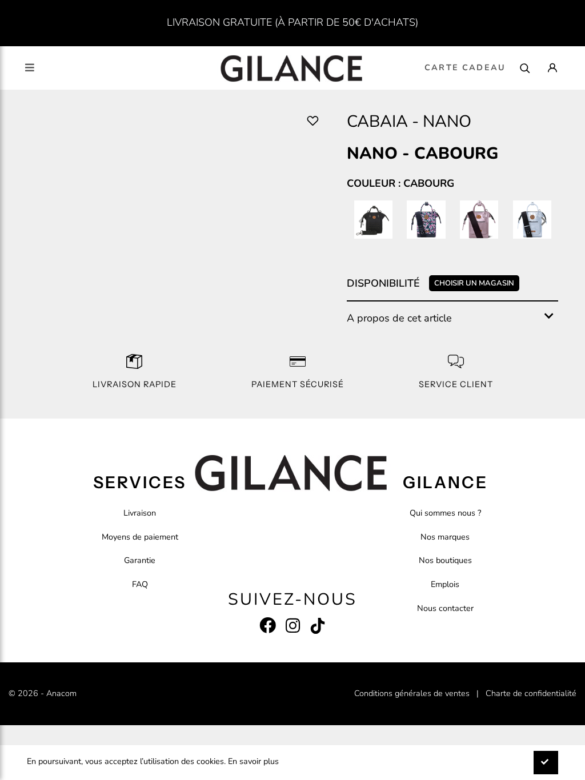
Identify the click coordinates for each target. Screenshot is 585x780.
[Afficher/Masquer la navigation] (30, 67)
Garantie (139, 560)
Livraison (139, 512)
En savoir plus (253, 761)
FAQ (140, 584)
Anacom (61, 693)
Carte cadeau (465, 67)
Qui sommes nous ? (445, 512)
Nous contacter (445, 608)
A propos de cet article (399, 318)
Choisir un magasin (474, 283)
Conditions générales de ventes (412, 693)
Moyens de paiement (140, 536)
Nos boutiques (445, 560)
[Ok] (546, 762)
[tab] (452, 318)
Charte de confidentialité (531, 693)
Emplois (445, 584)
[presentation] (361, 222)
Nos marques (445, 536)
